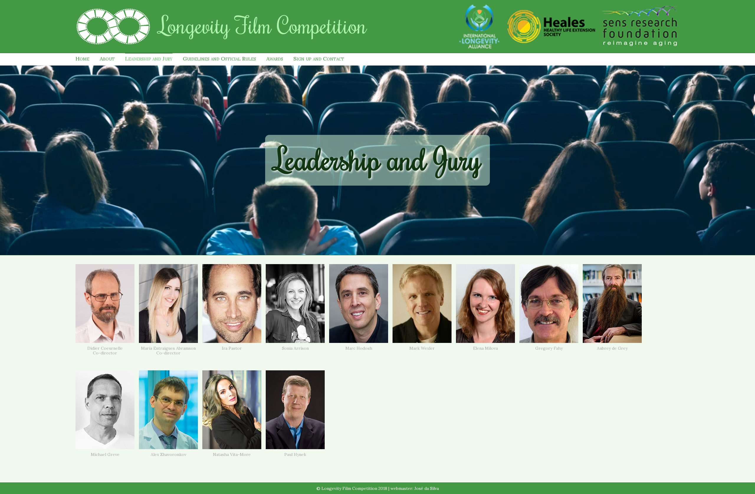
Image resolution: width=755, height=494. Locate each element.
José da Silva (426, 488)
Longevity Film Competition (263, 25)
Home (82, 58)
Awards (274, 58)
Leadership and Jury (149, 58)
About (107, 58)
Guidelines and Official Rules (219, 58)
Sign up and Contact (318, 58)
